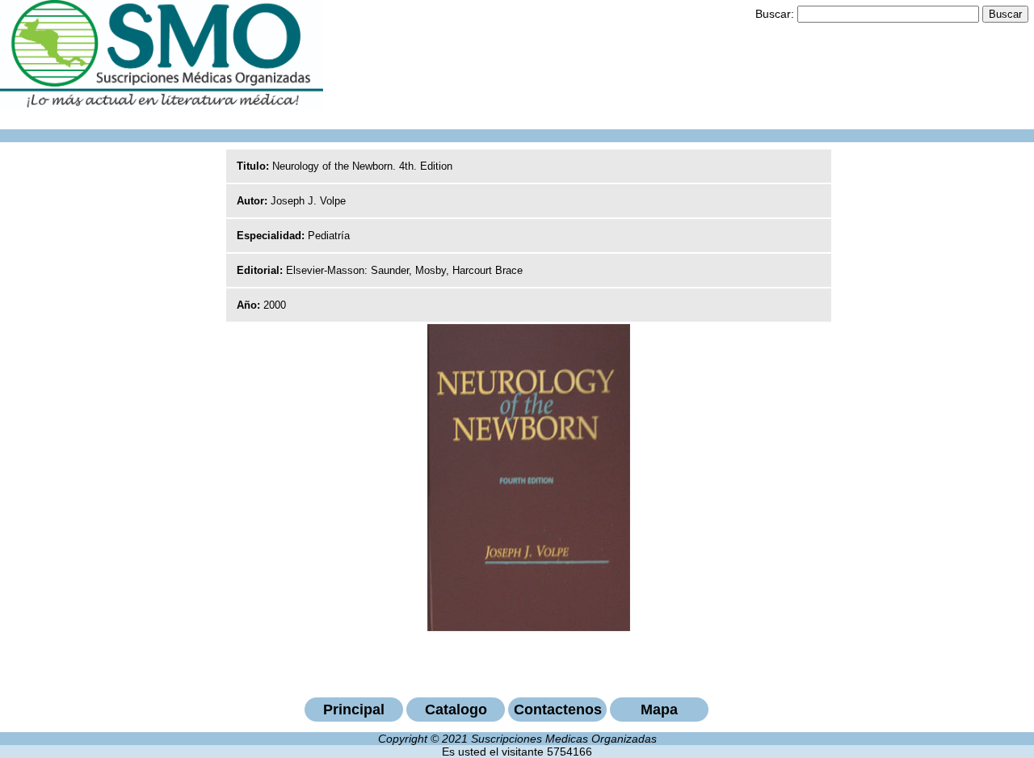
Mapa (659, 709)
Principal (354, 709)
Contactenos (558, 709)
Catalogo (456, 709)
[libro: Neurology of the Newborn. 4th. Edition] (528, 627)
